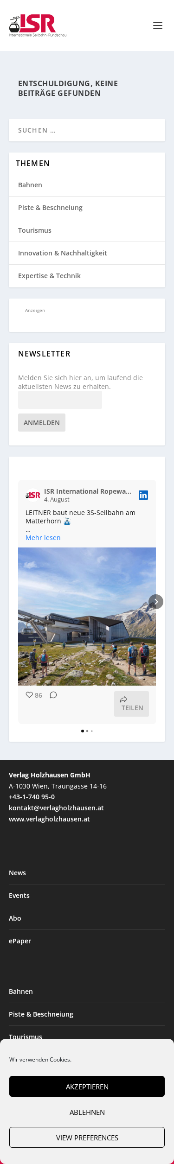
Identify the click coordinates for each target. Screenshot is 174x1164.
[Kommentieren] (50, 704)
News (17, 872)
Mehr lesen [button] (43, 538)
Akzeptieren (87, 1086)
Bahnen (30, 184)
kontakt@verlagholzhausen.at (56, 807)
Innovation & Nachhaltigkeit (62, 252)
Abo (15, 918)
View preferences (87, 1137)
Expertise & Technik (49, 275)
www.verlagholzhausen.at (49, 818)
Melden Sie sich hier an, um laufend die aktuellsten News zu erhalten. (80, 382)
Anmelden (42, 422)
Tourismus (35, 230)
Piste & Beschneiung (50, 207)
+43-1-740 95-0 (32, 796)
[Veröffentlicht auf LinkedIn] (143, 495)
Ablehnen (87, 1112)
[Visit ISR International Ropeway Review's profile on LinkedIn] (33, 495)
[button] (18, 601)
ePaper (20, 940)
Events (19, 895)
